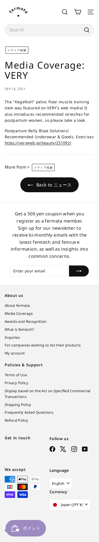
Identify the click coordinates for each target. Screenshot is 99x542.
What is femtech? (19, 329)
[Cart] (77, 12)
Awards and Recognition (26, 321)
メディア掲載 (16, 50)
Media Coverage (19, 313)
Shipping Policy (18, 404)
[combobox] (49, 30)
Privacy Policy (16, 382)
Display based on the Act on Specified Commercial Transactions (47, 393)
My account (15, 353)
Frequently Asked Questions (29, 412)
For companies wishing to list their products (43, 345)
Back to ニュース (53, 185)
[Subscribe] (79, 271)
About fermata (17, 305)
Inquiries (12, 337)
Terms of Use (16, 374)
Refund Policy (16, 420)
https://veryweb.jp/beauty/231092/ (38, 142)
